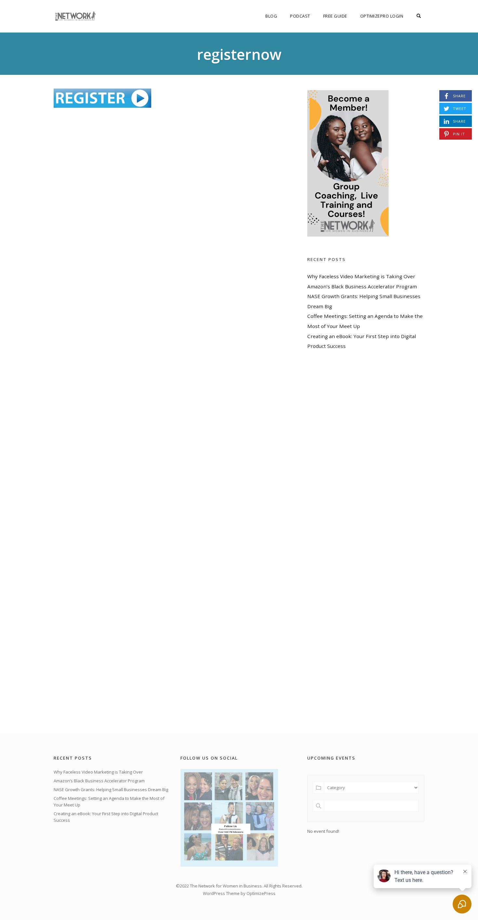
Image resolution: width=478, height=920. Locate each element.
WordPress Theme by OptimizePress (239, 893)
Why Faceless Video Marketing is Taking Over (361, 276)
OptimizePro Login (382, 16)
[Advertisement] (356, 541)
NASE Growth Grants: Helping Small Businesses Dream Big (111, 789)
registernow (239, 54)
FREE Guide (335, 16)
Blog (271, 16)
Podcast (300, 16)
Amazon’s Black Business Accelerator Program (362, 286)
